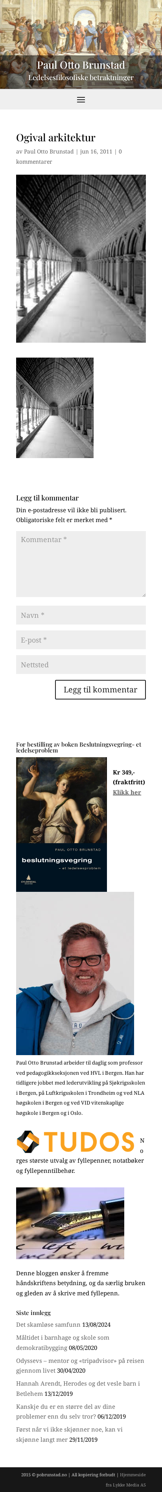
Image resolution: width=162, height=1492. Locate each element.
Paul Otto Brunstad (49, 151)
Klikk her (127, 792)
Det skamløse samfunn (48, 1324)
